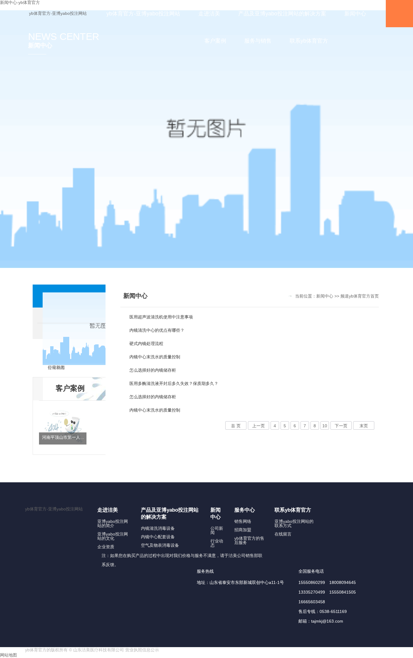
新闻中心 (355, 14)
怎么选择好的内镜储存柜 (152, 370)
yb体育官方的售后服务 (249, 540)
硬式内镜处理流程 (146, 343)
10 (324, 425)
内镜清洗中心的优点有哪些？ (156, 330)
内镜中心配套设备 (158, 536)
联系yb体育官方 (309, 41)
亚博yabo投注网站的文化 (112, 536)
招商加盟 (242, 529)
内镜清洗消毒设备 (158, 528)
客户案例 (215, 41)
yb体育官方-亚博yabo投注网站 (58, 13)
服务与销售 (258, 41)
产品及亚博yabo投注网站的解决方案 (282, 14)
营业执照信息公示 (142, 649)
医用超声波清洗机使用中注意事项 (161, 316)
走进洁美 (209, 14)
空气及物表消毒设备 (160, 545)
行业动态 (216, 543)
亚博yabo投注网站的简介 (112, 523)
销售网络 (242, 521)
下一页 (341, 425)
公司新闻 (216, 530)
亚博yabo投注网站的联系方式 (294, 523)
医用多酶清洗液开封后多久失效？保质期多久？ (173, 383)
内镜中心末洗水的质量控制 (154, 356)
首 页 (236, 425)
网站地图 (8, 655)
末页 (363, 425)
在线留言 (283, 534)
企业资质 (105, 546)
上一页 (258, 425)
